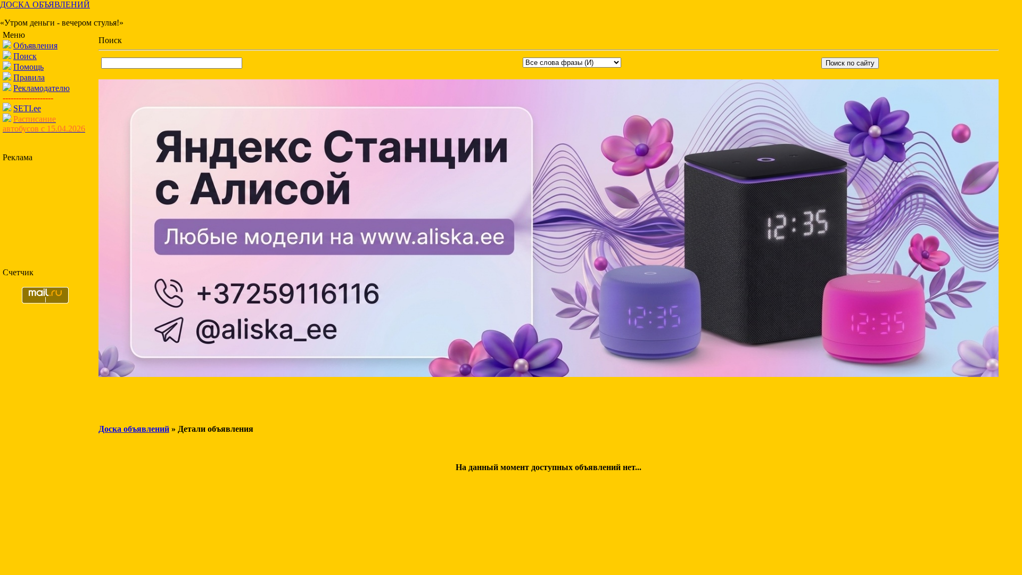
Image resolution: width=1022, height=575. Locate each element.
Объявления (35, 45)
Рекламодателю (41, 88)
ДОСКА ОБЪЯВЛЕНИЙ (45, 4)
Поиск (25, 56)
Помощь (28, 66)
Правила (29, 77)
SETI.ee (27, 108)
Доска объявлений (133, 428)
